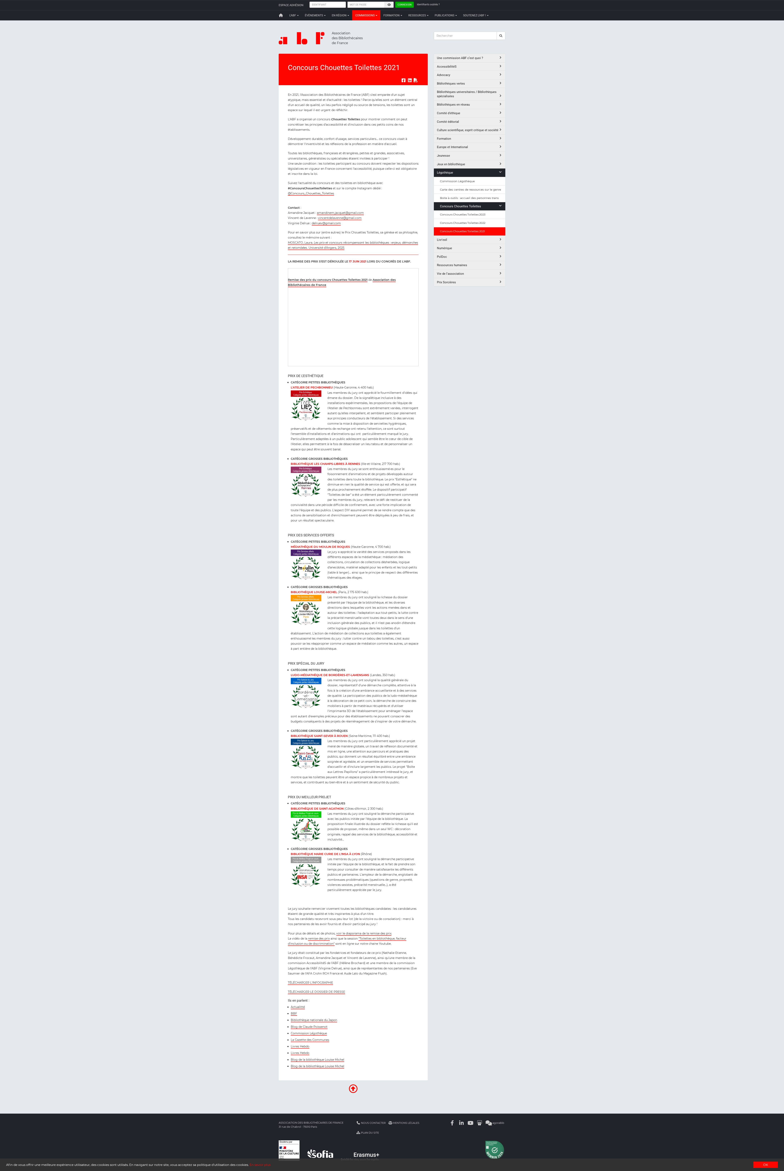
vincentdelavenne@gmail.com (340, 218)
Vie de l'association (450, 274)
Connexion (405, 4)
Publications (445, 15)
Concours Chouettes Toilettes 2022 (462, 222)
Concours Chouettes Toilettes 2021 (462, 231)
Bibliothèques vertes (451, 83)
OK (765, 1165)
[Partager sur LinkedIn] (409, 80)
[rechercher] (501, 36)
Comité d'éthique (448, 113)
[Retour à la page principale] (281, 15)
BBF (294, 1013)
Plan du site (369, 1132)
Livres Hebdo (300, 1046)
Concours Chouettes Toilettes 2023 (462, 214)
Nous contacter (373, 1122)
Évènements (314, 15)
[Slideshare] (479, 1122)
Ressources (417, 15)
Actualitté (298, 1007)
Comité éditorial (448, 122)
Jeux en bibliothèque (451, 164)
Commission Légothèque (309, 1033)
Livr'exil (442, 240)
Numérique (444, 248)
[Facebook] (452, 1122)
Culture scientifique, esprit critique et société (467, 130)
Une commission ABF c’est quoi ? (460, 58)
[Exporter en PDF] (416, 80)
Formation (391, 15)
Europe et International (452, 147)
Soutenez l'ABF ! (475, 15)
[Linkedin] (461, 1122)
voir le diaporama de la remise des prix (363, 933)
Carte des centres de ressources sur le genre (470, 189)
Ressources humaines (452, 265)
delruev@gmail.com (326, 223)
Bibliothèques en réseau (453, 104)
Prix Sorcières (446, 282)
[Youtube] (470, 1122)
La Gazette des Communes (310, 1040)
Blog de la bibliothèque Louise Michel (317, 1060)
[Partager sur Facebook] (403, 80)
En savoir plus (260, 1165)
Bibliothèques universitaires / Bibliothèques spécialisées (467, 94)
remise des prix (319, 938)
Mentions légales (405, 1122)
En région (339, 15)
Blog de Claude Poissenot (309, 1027)
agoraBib (498, 1122)
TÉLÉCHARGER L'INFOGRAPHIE (310, 983)
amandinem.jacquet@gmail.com (340, 213)
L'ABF (293, 15)
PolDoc (442, 257)
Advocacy (443, 75)
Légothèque (445, 172)
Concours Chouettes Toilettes (460, 206)
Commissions (365, 15)
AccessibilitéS (447, 66)
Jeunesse (443, 155)
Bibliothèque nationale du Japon (314, 1020)
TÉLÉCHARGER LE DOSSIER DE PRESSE (316, 992)
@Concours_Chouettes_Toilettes (311, 193)
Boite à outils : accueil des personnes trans (469, 198)
